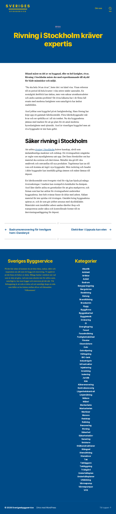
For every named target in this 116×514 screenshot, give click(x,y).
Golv (86, 347)
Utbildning (86, 480)
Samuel (52, 52)
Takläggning (86, 466)
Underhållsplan (85, 473)
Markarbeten (86, 408)
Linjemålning (86, 395)
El (86, 323)
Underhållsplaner (85, 476)
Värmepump (86, 483)
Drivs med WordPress (46, 507)
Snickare (86, 442)
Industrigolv (86, 361)
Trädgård (86, 469)
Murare (85, 415)
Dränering (86, 320)
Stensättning (86, 452)
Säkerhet (85, 432)
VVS (86, 490)
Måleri (86, 401)
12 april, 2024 (67, 52)
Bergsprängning (86, 286)
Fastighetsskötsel (85, 337)
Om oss (98, 8)
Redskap (86, 418)
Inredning (86, 371)
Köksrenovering (86, 384)
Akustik (85, 269)
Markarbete (86, 405)
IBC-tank (86, 357)
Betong (85, 296)
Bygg (58, 27)
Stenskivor (86, 456)
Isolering (86, 374)
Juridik (85, 378)
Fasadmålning (86, 333)
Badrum (86, 282)
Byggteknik (85, 316)
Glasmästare (86, 344)
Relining (86, 422)
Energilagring (86, 326)
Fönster (85, 340)
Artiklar (86, 275)
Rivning (85, 429)
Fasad (86, 330)
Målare (85, 398)
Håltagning (85, 354)
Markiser (86, 412)
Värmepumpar (86, 487)
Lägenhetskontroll (86, 391)
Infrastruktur (86, 364)
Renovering (86, 425)
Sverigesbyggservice (23, 507)
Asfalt (86, 279)
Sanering (85, 439)
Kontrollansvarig (86, 388)
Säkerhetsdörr (86, 435)
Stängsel (86, 449)
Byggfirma (86, 309)
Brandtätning (85, 299)
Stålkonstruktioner (86, 446)
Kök (86, 381)
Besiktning (86, 292)
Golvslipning (86, 350)
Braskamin (86, 303)
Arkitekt (86, 272)
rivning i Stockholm (45, 149)
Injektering (86, 367)
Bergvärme (86, 289)
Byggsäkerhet (86, 313)
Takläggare (86, 463)
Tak (86, 459)
